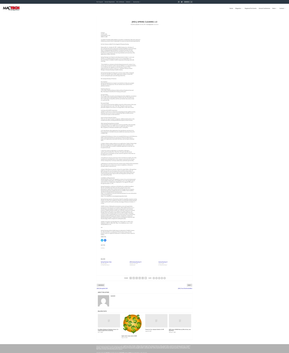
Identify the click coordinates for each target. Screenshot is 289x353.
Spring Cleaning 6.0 (162, 262)
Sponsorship (136, 1)
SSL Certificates (120, 1)
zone (177, 347)
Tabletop (181, 347)
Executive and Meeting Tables (116, 347)
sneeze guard (112, 348)
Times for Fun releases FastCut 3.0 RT (154, 329)
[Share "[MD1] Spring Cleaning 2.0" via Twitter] (133, 278)
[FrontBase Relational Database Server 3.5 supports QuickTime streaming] (109, 320)
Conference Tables (127, 346)
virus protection (131, 348)
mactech (137, 24)
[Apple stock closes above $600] (133, 324)
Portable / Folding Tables (137, 346)
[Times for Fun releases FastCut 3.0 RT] (156, 320)
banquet (142, 347)
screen (174, 347)
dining (153, 347)
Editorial (128, 1)
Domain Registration (110, 1)
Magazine (238, 8)
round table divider (148, 348)
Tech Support (99, 1)
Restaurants (129, 347)
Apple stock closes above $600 (129, 336)
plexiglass (98, 348)
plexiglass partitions (174, 348)
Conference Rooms (105, 347)
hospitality (163, 347)
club (151, 347)
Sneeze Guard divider (157, 348)
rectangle (138, 347)
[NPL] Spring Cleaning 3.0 (135, 262)
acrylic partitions (183, 348)
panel (187, 347)
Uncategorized (149, 24)
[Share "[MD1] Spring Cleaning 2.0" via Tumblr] (136, 278)
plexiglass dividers (139, 348)
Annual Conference (264, 8)
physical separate (118, 349)
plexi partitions (166, 348)
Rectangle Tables (147, 346)
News (274, 8)
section (167, 347)
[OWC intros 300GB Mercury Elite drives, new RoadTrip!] (180, 320)
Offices (124, 347)
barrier (170, 347)
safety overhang (102, 349)
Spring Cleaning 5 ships (106, 262)
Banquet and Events (181, 346)
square (184, 347)
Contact (281, 8)
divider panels (124, 348)
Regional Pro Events (250, 8)
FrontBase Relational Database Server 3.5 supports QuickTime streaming (108, 330)
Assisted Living (172, 346)
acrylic (133, 347)
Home (231, 8)
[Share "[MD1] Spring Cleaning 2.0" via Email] (145, 278)
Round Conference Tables (157, 346)
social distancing (105, 348)
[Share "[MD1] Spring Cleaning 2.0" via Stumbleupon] (142, 278)
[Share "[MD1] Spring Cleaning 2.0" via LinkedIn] (139, 278)
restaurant (157, 347)
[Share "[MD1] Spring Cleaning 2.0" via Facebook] (130, 278)
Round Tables (166, 346)
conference (146, 347)
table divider (118, 348)
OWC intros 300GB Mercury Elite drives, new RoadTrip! (180, 330)
